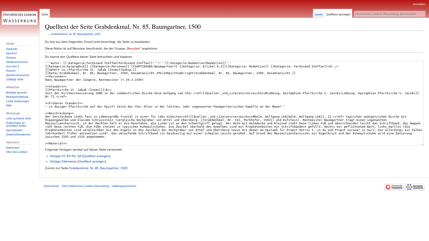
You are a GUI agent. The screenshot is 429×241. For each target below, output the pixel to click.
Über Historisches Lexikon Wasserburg (85, 186)
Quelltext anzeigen (96, 156)
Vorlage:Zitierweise (63, 161)
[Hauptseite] (20, 18)
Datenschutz (51, 186)
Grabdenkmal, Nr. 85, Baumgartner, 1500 (76, 34)
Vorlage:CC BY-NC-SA (65, 156)
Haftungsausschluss (124, 186)
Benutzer (133, 48)
